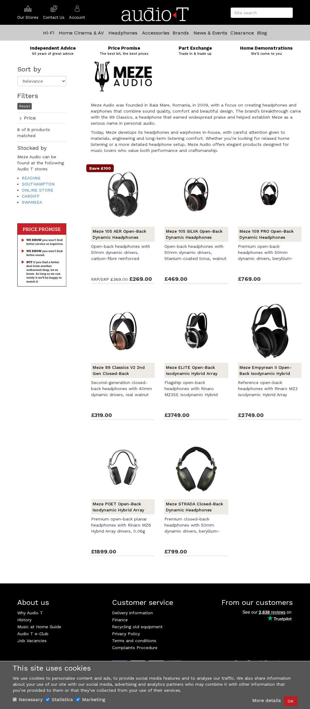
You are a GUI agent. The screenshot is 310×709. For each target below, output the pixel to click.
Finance (120, 619)
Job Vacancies (32, 640)
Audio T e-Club (32, 633)
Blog (262, 33)
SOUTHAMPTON (38, 184)
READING (31, 178)
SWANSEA (32, 202)
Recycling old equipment (137, 626)
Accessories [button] (156, 33)
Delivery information (132, 612)
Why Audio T (30, 612)
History (24, 619)
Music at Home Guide (39, 626)
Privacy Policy (126, 633)
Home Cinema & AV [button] (81, 33)
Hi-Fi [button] (48, 33)
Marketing (93, 699)
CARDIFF (31, 196)
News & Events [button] (210, 33)
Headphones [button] (122, 33)
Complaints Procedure (134, 647)
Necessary (31, 699)
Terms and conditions (134, 640)
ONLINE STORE (37, 190)
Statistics (62, 699)
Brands (181, 33)
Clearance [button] (242, 33)
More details (266, 700)
